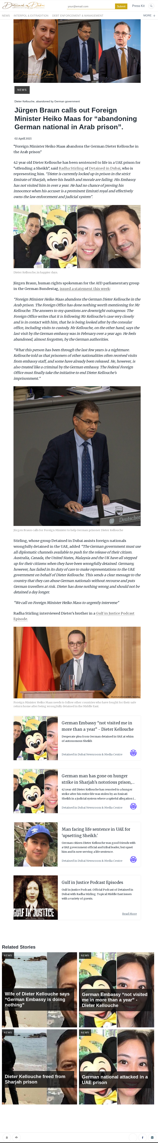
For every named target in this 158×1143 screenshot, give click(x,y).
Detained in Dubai (104, 168)
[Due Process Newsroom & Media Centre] (23, 9)
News (6, 15)
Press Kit (138, 6)
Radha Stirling (71, 168)
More (147, 15)
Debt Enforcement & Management (77, 15)
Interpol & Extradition (31, 15)
